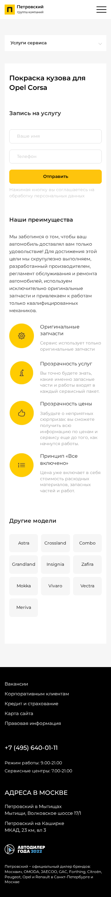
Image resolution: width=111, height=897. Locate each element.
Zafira (87, 564)
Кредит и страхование (31, 703)
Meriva (23, 607)
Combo (87, 543)
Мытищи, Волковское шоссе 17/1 (43, 809)
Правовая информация (33, 723)
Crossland (55, 543)
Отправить (55, 176)
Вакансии (16, 684)
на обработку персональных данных (51, 193)
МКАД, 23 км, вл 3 (34, 826)
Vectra (87, 586)
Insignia (55, 564)
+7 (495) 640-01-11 (31, 747)
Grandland (23, 564)
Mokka (24, 586)
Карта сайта (19, 713)
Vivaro (55, 586)
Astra (23, 543)
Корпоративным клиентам (37, 694)
